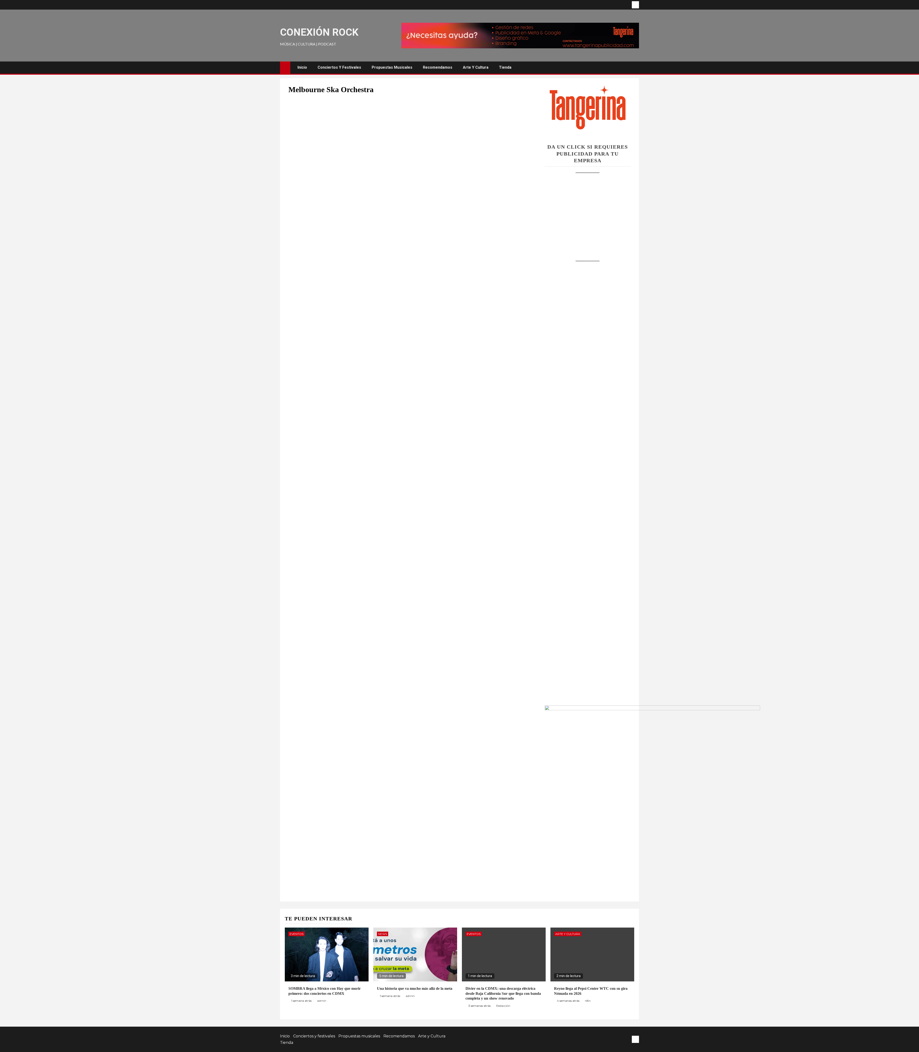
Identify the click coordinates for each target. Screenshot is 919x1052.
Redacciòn (503, 1005)
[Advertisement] (588, 212)
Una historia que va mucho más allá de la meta (414, 988)
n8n (588, 1000)
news (382, 934)
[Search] (635, 67)
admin (321, 1000)
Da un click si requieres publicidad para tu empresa (587, 153)
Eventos (296, 934)
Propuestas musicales (392, 67)
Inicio (302, 67)
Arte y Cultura (475, 67)
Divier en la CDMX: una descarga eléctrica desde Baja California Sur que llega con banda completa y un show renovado (503, 993)
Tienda (505, 67)
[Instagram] (635, 4)
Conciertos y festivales (339, 67)
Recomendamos (437, 67)
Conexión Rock (319, 32)
